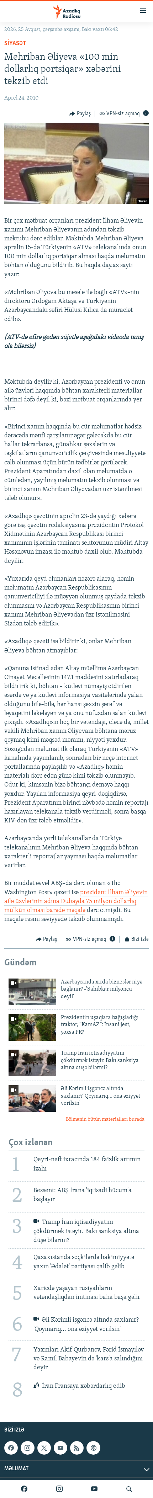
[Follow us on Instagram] (27, 1448)
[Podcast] (93, 1448)
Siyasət (15, 44)
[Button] (80, 113)
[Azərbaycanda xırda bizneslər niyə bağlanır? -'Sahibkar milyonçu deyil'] (32, 992)
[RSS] (77, 1448)
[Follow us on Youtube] (60, 1448)
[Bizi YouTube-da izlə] (94, 1489)
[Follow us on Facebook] (11, 1448)
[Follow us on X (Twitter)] (44, 1448)
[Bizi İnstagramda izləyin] (59, 1489)
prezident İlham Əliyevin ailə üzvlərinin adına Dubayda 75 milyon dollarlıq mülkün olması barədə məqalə (76, 902)
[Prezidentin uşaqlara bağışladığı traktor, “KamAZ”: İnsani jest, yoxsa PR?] (32, 1027)
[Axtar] (129, 1489)
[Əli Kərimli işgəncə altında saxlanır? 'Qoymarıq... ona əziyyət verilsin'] (32, 1098)
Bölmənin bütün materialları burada (105, 1119)
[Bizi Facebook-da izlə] (24, 1489)
